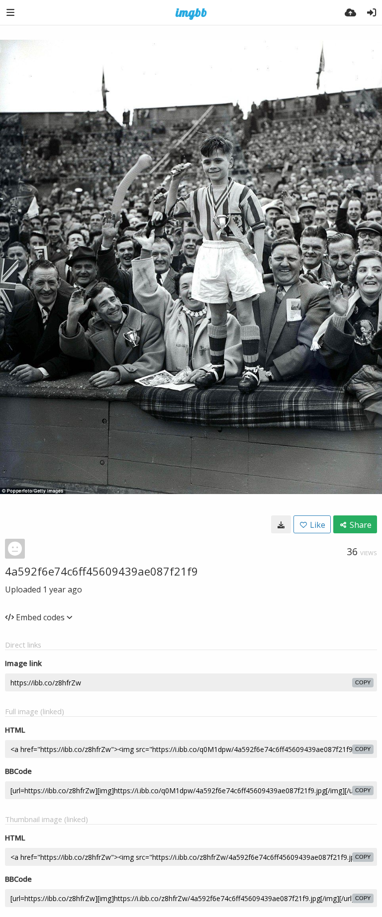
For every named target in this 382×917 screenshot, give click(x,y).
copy (363, 682)
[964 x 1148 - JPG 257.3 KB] (281, 524)
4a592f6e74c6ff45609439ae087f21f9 (101, 571)
